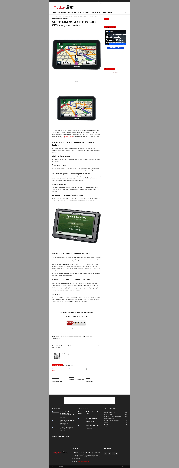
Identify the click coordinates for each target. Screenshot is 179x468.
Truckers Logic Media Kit (79, 0)
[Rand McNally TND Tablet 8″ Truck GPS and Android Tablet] (59, 373)
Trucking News (62, 12)
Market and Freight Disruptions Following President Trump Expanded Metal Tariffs (67, 422)
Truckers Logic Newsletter (95, 346)
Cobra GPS (88, 378)
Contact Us (87, 0)
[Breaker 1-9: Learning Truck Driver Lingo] (81, 427)
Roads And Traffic (96, 12)
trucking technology (56, 338)
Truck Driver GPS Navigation (61, 16)
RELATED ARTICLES (57, 365)
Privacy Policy (124, 466)
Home (54, 12)
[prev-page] (53, 384)
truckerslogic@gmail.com (83, 461)
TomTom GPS (71, 377)
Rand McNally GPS (56, 378)
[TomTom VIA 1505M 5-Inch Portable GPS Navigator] (76, 373)
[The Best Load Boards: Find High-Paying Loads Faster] (55, 429)
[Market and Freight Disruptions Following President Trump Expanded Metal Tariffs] (55, 422)
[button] (125, 12)
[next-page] (55, 384)
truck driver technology (87, 336)
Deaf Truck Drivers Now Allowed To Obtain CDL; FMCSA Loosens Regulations (93, 420)
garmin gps (70, 336)
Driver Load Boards (83, 12)
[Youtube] (103, 1)
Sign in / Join (66, 0)
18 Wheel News (55, 440)
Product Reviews (107, 12)
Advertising (71, 0)
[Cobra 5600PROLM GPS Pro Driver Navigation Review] (93, 373)
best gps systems (64, 336)
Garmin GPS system (68, 136)
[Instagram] (99, 1)
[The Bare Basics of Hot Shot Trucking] (81, 412)
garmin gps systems (77, 336)
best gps (57, 336)
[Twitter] (101, 1)
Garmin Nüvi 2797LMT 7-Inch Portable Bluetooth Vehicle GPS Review (63, 346)
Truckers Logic (56, 28)
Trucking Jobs (72, 12)
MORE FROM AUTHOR (68, 365)
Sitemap (91, 0)
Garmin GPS (70, 16)
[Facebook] (96, 1)
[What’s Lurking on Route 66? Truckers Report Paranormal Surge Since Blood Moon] (55, 413)
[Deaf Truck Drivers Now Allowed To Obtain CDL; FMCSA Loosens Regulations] (81, 420)
